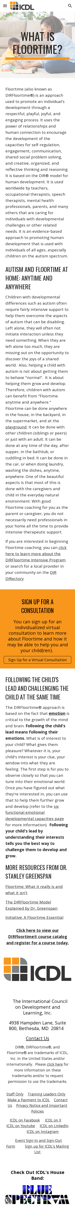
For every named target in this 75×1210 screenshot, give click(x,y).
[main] (37, 45)
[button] (5, 5)
